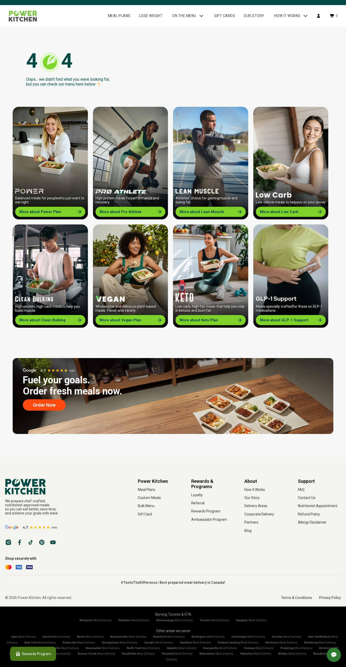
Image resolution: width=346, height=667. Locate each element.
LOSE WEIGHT (151, 16)
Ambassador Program (209, 519)
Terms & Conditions (296, 598)
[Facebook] (19, 542)
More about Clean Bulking (42, 320)
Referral (197, 503)
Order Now (44, 405)
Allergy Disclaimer (312, 522)
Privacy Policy (330, 598)
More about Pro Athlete (121, 212)
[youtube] (53, 542)
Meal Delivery (95, 620)
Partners (251, 522)
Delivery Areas (255, 506)
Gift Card (145, 514)
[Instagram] (8, 542)
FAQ (301, 490)
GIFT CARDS (224, 16)
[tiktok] (30, 542)
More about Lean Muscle (202, 212)
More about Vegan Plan (120, 320)
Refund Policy (309, 514)
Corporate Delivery (259, 514)
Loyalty (197, 495)
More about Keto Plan (199, 320)
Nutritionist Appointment (317, 506)
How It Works (254, 490)
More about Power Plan (40, 212)
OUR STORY (254, 16)
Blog (248, 531)
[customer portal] (318, 15)
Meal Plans (146, 490)
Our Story (252, 498)
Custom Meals (149, 498)
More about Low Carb (279, 212)
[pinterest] (42, 542)
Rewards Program (205, 511)
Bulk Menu (146, 506)
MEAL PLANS (119, 16)
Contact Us (306, 498)
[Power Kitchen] (64, 486)
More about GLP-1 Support (284, 320)
